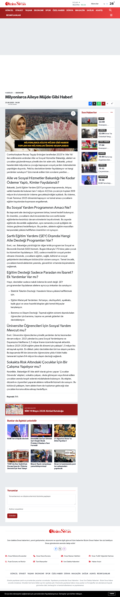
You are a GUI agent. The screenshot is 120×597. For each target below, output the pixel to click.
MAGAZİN (80, 10)
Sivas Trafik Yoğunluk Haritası (103, 556)
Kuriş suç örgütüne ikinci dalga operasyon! (105, 158)
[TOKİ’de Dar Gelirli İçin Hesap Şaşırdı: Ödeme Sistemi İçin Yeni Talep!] (18, 456)
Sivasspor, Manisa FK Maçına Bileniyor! (102, 124)
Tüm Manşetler (41, 561)
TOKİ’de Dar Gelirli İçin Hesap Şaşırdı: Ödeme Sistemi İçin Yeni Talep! (17, 466)
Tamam (111, 593)
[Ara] (110, 10)
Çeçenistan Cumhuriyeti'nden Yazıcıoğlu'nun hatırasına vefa (106, 170)
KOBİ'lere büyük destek (17, 439)
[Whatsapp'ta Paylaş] (99, 104)
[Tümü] (112, 113)
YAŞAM (28, 10)
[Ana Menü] (110, 15)
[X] (60, 549)
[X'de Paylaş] (94, 104)
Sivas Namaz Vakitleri (72, 556)
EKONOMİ (38, 10)
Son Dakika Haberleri (71, 561)
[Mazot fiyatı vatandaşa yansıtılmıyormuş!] (41, 456)
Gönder (12, 516)
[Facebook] (56, 549)
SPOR (48, 10)
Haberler (9, 93)
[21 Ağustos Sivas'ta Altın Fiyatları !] (65, 431)
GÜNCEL (9, 10)
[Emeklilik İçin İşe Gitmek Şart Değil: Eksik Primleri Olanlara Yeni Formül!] (41, 431)
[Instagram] (64, 549)
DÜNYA (69, 10)
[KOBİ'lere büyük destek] (18, 431)
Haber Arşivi (96, 561)
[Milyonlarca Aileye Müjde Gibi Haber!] (41, 130)
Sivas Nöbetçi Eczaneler (17, 556)
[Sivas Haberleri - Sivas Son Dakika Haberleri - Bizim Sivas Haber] (15, 3)
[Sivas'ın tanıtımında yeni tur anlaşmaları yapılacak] (65, 456)
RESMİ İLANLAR (13, 15)
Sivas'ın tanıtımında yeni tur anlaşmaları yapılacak (65, 466)
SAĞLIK (90, 10)
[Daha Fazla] (103, 104)
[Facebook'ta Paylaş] (90, 104)
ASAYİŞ (99, 10)
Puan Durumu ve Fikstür (17, 561)
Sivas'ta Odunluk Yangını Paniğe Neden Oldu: (105, 135)
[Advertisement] (60, 36)
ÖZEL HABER (58, 10)
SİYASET (19, 10)
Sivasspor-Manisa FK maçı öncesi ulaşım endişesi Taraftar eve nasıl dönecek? (105, 147)
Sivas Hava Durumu (43, 556)
